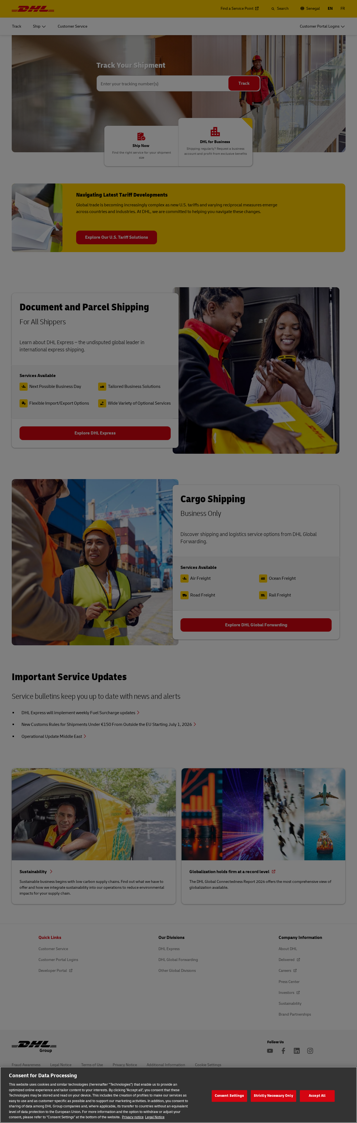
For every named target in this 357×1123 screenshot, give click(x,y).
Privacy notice (133, 1117)
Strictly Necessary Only (273, 1095)
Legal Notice (155, 1117)
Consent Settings (229, 1095)
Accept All (317, 1095)
